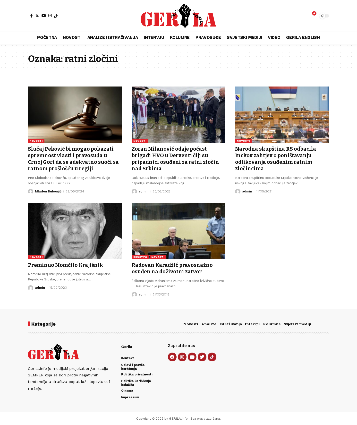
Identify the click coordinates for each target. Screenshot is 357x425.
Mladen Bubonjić (48, 191)
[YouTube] (43, 15)
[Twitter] (202, 357)
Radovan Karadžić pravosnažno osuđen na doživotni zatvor (172, 268)
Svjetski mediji (297, 324)
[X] (37, 15)
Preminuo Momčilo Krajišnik (65, 265)
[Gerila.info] (178, 16)
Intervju (252, 324)
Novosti (190, 324)
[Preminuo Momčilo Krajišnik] (75, 231)
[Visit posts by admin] (134, 191)
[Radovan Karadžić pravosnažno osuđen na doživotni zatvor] (179, 231)
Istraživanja (231, 324)
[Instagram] (50, 15)
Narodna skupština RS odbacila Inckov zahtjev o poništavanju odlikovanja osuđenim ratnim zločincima (275, 159)
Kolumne (272, 324)
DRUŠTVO (140, 257)
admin (143, 191)
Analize (208, 324)
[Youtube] (192, 357)
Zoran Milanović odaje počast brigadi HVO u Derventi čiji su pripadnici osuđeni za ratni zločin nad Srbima (175, 159)
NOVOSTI (36, 140)
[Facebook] (31, 15)
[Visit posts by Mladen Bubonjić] (30, 191)
